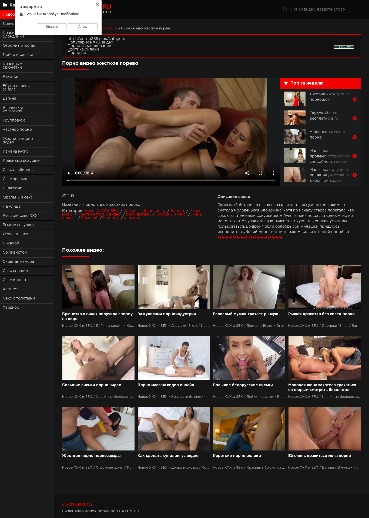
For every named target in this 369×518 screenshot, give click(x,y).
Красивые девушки (21, 160)
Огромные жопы (19, 45)
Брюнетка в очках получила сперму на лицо (97, 316)
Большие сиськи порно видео (91, 385)
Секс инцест (14, 280)
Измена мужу (15, 151)
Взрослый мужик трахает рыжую (245, 314)
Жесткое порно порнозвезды (91, 456)
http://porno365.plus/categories (98, 39)
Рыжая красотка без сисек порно (321, 314)
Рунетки (10, 76)
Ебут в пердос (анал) (16, 87)
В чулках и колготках (13, 109)
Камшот (10, 289)
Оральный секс (18, 197)
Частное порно (17, 129)
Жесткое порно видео (18, 140)
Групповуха (14, 120)
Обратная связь (77, 504)
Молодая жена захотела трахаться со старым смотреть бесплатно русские (322, 388)
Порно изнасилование (89, 46)
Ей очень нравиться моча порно (319, 456)
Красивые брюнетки (12, 65)
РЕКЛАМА (344, 47)
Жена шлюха (15, 234)
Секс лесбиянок (18, 169)
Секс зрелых (15, 179)
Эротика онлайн (83, 49)
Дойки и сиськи (18, 54)
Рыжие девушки (18, 225)
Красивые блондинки (144, 211)
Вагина (9, 98)
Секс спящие (15, 271)
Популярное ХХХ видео (90, 42)
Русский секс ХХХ (20, 215)
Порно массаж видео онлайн (165, 385)
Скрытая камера (18, 261)
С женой (11, 243)
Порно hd (77, 53)
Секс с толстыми (19, 298)
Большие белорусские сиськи (243, 385)
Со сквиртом (15, 252)
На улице (12, 206)
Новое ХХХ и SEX (101, 211)
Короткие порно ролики (237, 456)
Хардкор (11, 307)
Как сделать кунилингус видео (168, 456)
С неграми (12, 188)
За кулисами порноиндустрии (166, 314)
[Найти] (285, 9)
